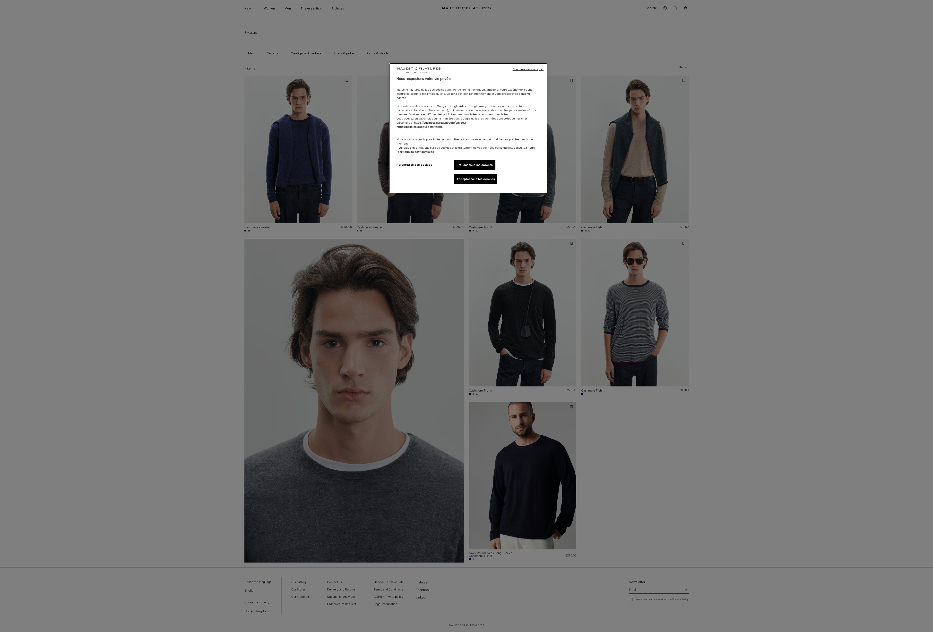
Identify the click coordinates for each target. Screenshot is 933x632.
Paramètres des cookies (414, 164)
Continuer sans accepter (528, 69)
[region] (468, 128)
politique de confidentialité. (416, 152)
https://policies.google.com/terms (419, 126)
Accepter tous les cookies (476, 179)
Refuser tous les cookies (475, 165)
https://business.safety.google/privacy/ (440, 122)
